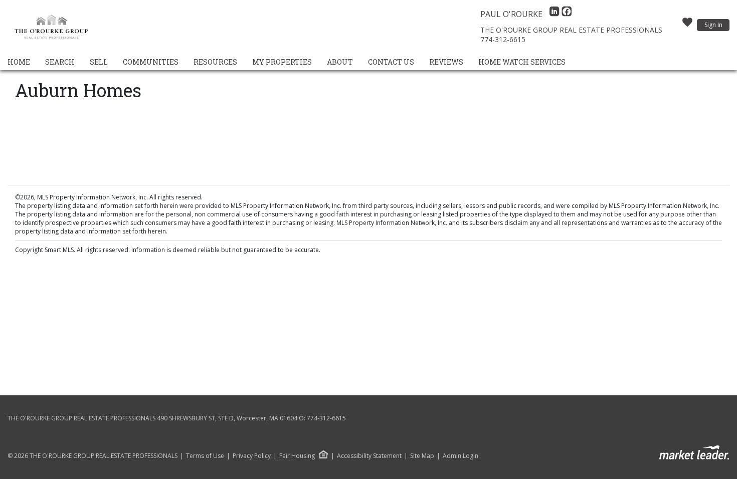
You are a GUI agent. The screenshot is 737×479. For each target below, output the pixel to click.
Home (19, 62)
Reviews (446, 62)
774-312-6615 (502, 39)
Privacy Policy (252, 456)
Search (60, 62)
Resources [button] (215, 62)
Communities (150, 62)
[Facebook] (567, 14)
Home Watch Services (522, 62)
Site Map (422, 456)
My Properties (282, 62)
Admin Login (460, 456)
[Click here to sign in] (687, 25)
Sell (99, 62)
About (340, 62)
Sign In (713, 25)
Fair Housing (297, 455)
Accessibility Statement (369, 456)
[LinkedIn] (555, 14)
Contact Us (391, 62)
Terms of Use (205, 456)
